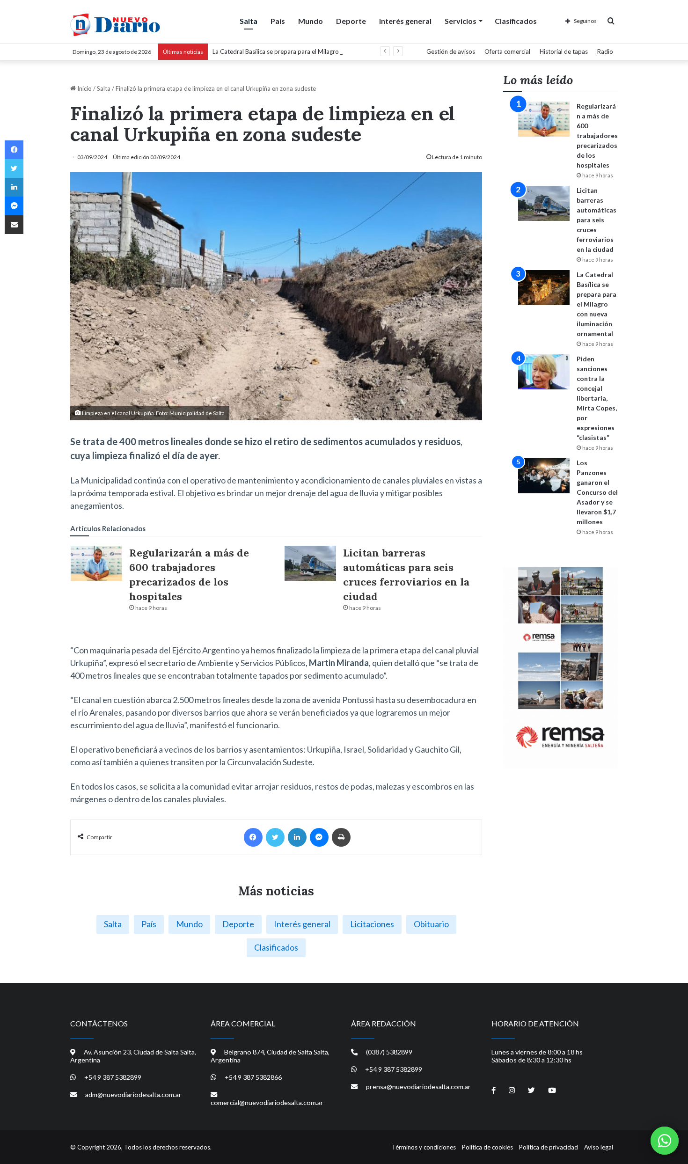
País (278, 20)
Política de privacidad (548, 1147)
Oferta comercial (507, 51)
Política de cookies (487, 1147)
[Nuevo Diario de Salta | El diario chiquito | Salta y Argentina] (115, 25)
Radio (605, 51)
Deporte (351, 20)
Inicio (84, 88)
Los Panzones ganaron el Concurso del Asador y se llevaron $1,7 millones (597, 492)
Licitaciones (372, 924)
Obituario (431, 924)
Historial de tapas (564, 51)
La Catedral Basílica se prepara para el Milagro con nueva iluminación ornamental (322, 51)
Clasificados (516, 20)
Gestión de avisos (450, 51)
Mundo (310, 20)
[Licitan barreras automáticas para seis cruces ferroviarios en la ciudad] (310, 563)
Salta (248, 20)
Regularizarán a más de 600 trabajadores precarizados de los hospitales (597, 135)
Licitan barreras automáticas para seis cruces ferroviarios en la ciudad (596, 219)
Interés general (405, 20)
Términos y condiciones (424, 1147)
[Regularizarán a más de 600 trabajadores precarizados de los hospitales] (96, 563)
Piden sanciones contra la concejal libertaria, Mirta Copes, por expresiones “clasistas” (597, 398)
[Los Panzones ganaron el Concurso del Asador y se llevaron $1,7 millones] (544, 475)
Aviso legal (598, 1147)
